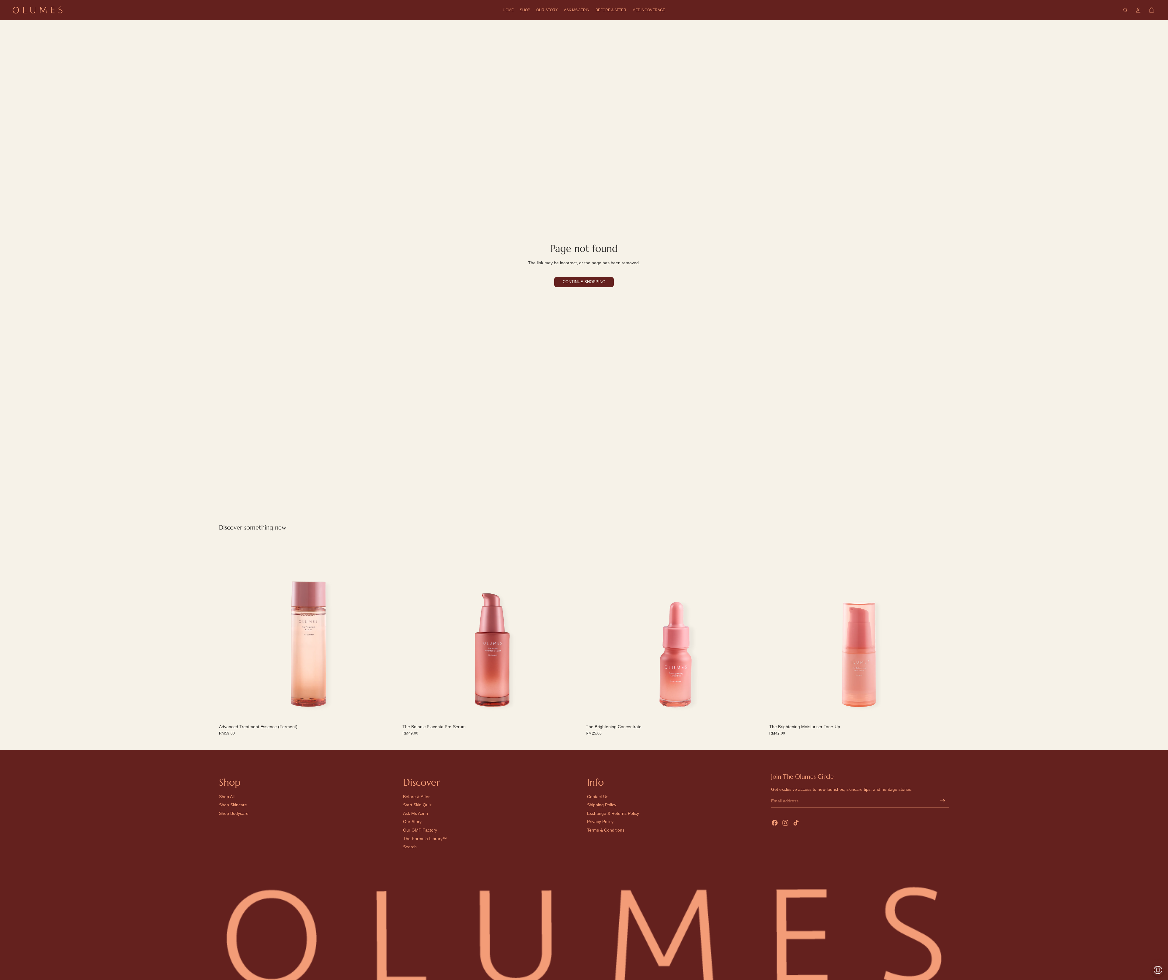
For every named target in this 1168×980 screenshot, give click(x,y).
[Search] (1125, 10)
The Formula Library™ (425, 838)
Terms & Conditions (605, 830)
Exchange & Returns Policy (613, 813)
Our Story (412, 821)
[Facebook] (774, 822)
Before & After (416, 796)
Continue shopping (584, 282)
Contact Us (597, 796)
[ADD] (389, 712)
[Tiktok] (796, 822)
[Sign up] (942, 801)
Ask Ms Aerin (415, 813)
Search (410, 846)
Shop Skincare (233, 805)
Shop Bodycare (234, 813)
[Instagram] (785, 822)
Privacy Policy (600, 821)
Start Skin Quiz (417, 805)
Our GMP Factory (420, 830)
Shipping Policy (601, 805)
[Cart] (1151, 10)
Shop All (227, 796)
